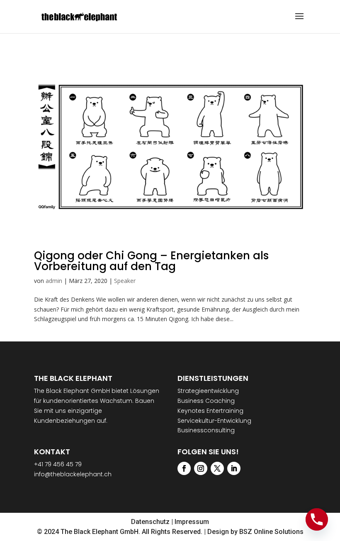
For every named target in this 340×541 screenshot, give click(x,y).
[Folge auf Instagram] (200, 468)
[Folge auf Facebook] (184, 468)
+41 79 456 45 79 (58, 464)
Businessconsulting (206, 430)
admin (54, 281)
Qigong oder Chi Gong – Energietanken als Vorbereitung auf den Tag (151, 261)
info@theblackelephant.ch (73, 474)
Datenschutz (150, 522)
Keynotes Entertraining (210, 411)
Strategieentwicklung (208, 391)
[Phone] (317, 519)
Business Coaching (206, 401)
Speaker (125, 281)
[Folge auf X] (217, 468)
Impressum (192, 522)
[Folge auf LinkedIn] (233, 468)
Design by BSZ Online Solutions (255, 532)
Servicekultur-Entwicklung (214, 421)
